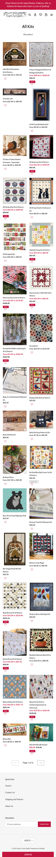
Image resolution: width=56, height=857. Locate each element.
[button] (15, 80)
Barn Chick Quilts (24, 848)
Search (8, 786)
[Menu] (51, 14)
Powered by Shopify (37, 848)
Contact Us (10, 792)
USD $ (27, 840)
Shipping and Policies (14, 799)
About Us (9, 806)
